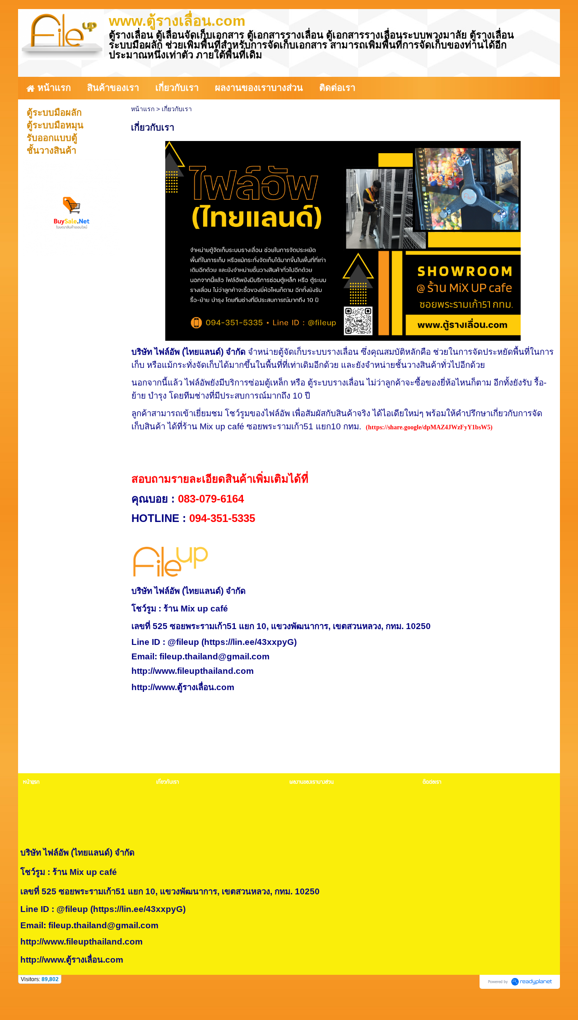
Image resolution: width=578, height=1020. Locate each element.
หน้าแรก (142, 109)
